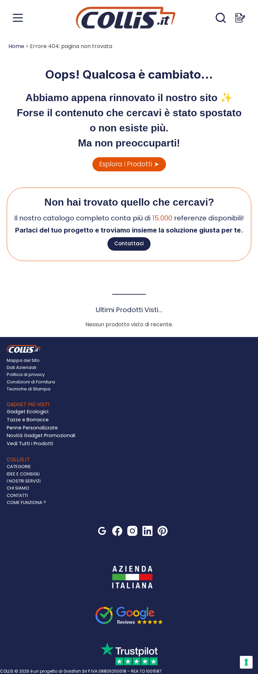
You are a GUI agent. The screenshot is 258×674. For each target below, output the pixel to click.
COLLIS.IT (18, 459)
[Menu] (18, 18)
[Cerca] (221, 18)
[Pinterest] (163, 531)
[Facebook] (117, 531)
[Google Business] (102, 531)
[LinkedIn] (147, 531)
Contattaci (129, 243)
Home (16, 46)
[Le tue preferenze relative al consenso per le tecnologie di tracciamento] (246, 662)
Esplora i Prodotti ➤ (129, 164)
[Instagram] (132, 531)
